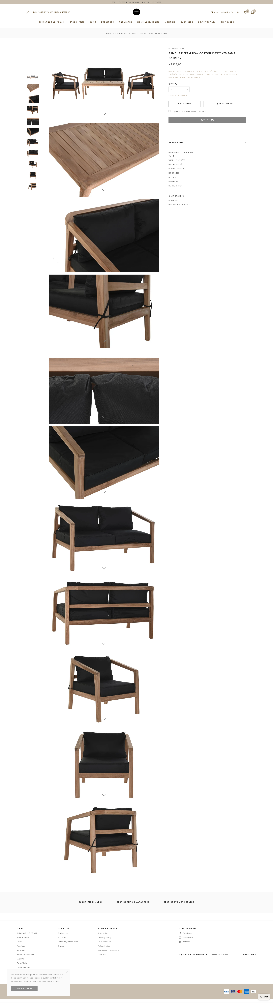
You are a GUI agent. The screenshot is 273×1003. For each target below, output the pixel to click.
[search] (238, 12)
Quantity (172, 84)
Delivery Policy (104, 937)
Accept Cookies (24, 988)
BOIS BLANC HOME (176, 48)
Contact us (63, 933)
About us (62, 937)
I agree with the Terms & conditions (189, 111)
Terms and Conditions (108, 950)
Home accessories (25, 954)
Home (108, 33)
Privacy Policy (104, 942)
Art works (21, 950)
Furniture (21, 946)
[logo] (136, 12)
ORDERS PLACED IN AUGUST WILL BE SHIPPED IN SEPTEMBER (136, 2)
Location (102, 954)
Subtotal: (172, 95)
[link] (33, 77)
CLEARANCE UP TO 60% (27, 933)
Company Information (68, 942)
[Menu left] (19, 12)
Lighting (21, 959)
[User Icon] (27, 12)
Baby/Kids (22, 963)
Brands (61, 946)
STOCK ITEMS (23, 937)
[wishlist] (245, 12)
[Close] (67, 972)
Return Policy (104, 946)
